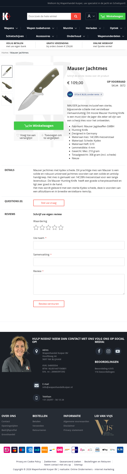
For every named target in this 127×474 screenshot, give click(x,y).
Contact (6, 421)
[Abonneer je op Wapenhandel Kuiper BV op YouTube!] (117, 351)
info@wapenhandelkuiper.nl (57, 387)
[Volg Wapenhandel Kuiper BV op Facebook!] (99, 351)
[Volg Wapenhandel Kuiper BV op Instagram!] (108, 351)
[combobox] (54, 16)
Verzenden (38, 425)
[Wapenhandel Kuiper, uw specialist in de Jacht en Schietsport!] (11, 16)
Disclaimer (69, 425)
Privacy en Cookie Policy (28, 461)
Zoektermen (50, 461)
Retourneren (39, 430)
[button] (91, 16)
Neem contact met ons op (57, 464)
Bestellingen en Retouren (97, 461)
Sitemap (78, 464)
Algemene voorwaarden (76, 421)
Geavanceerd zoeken (70, 461)
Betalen (37, 421)
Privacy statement (73, 430)
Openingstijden (10, 425)
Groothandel (8, 434)
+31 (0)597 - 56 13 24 (53, 399)
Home (5, 52)
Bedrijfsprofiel (9, 430)
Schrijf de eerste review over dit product (88, 75)
